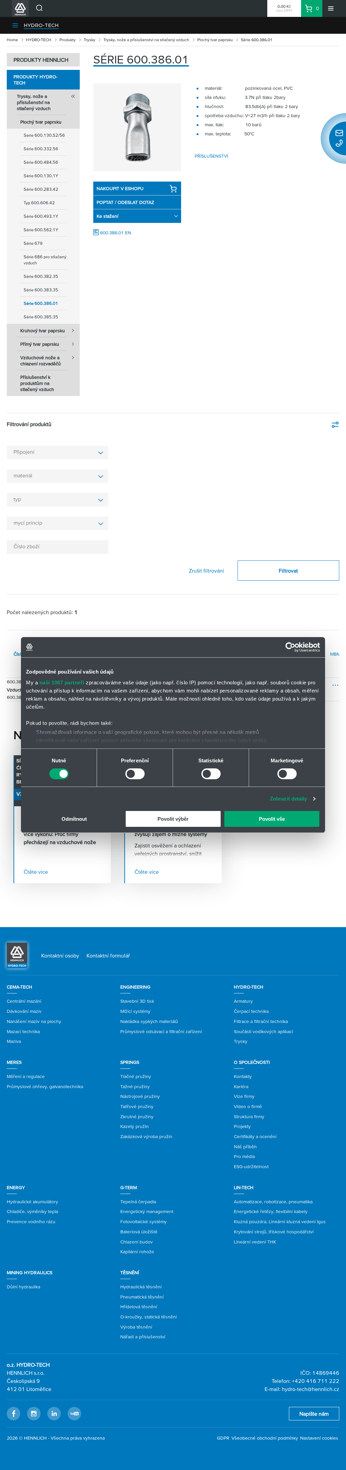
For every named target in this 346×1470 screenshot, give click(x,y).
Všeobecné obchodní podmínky (264, 1438)
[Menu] (330, 8)
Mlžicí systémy (135, 1011)
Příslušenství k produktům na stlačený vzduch (37, 383)
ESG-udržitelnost (251, 1166)
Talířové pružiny (136, 1106)
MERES (14, 1062)
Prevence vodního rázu (31, 1221)
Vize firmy (244, 1096)
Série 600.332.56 (41, 148)
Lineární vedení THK (255, 1241)
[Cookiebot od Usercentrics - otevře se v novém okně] (290, 647)
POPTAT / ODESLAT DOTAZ (125, 202)
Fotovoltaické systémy (143, 1221)
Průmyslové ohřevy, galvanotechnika (45, 1086)
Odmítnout (74, 819)
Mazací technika (23, 1031)
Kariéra (241, 1086)
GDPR (223, 1438)
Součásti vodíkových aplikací (263, 1031)
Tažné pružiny (135, 1086)
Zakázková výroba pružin (146, 1136)
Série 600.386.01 (41, 303)
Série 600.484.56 (41, 162)
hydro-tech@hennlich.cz (310, 1389)
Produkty (67, 39)
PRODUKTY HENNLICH (41, 60)
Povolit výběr (173, 819)
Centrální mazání (24, 1001)
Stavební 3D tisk (137, 1001)
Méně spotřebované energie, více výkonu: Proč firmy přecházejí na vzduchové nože (60, 834)
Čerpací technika (251, 1011)
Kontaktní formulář (108, 955)
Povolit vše (272, 819)
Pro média (244, 1156)
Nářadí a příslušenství (142, 1336)
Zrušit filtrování (206, 571)
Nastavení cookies (319, 1438)
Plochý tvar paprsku (215, 39)
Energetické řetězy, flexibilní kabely (270, 1211)
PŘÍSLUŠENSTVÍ (211, 156)
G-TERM (128, 1187)
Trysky (89, 39)
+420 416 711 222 (315, 1381)
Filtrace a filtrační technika (261, 1021)
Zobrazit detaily (288, 799)
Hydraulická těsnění (141, 1286)
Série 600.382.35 (41, 276)
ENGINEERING (135, 987)
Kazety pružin (134, 1126)
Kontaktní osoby (60, 955)
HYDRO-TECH (41, 25)
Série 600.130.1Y (41, 175)
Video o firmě (248, 1106)
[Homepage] (17, 955)
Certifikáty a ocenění (255, 1136)
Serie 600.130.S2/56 (44, 135)
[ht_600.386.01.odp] (137, 127)
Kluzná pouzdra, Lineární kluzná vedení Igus (280, 1221)
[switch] (135, 773)
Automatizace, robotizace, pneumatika (273, 1201)
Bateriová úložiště (138, 1231)
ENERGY (16, 1187)
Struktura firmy (249, 1116)
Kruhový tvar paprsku (42, 330)
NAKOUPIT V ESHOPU (120, 188)
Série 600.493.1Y (41, 216)
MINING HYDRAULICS (29, 1272)
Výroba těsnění (136, 1327)
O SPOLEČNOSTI (252, 1062)
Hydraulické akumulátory (32, 1201)
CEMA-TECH (19, 987)
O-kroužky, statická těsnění (148, 1316)
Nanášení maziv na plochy (34, 1021)
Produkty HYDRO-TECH (35, 79)
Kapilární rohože (137, 1251)
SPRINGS (129, 1062)
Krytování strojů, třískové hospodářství (274, 1231)
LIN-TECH (243, 1187)
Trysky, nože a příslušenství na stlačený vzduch (146, 39)
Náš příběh (245, 1146)
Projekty (242, 1126)
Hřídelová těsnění (138, 1306)
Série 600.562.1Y (41, 229)
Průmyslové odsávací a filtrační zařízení (161, 1031)
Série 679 (33, 243)
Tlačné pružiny (135, 1076)
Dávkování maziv (24, 1011)
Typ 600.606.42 (39, 202)
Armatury (243, 1001)
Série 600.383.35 (41, 289)
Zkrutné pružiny (136, 1116)
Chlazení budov (136, 1241)
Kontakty (243, 1076)
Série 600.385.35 (41, 316)
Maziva (14, 1041)
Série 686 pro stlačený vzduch (45, 259)
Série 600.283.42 (41, 189)
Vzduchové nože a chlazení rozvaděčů (40, 360)
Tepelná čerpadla (138, 1201)
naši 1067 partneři (62, 682)
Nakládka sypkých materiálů (149, 1021)
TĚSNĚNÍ (129, 1272)
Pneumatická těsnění (142, 1297)
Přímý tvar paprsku (39, 344)
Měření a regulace (26, 1076)
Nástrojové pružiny (140, 1096)
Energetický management (146, 1211)
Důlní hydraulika (23, 1286)
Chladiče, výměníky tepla (32, 1211)
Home (12, 39)
